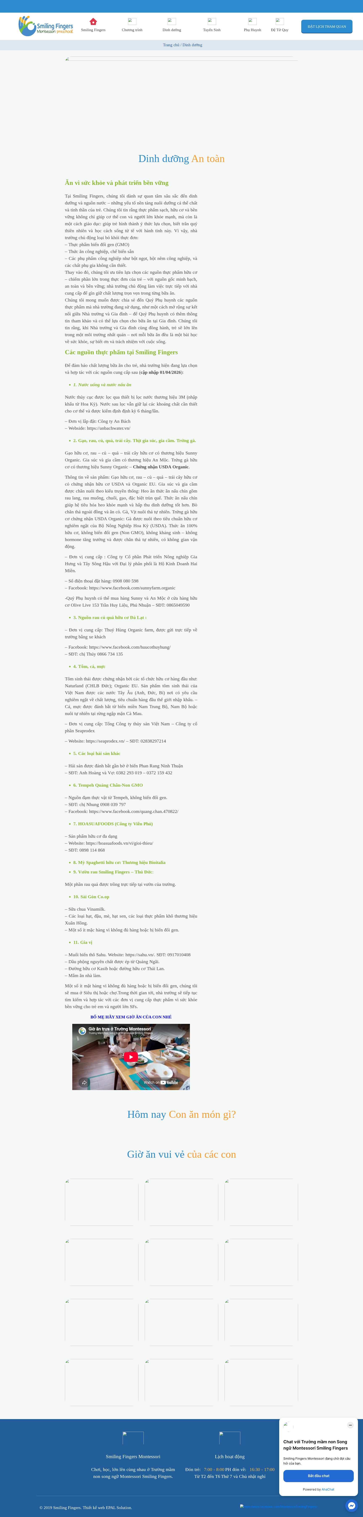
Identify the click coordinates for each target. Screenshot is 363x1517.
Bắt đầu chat (318, 1476)
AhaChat (328, 1489)
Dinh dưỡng (172, 30)
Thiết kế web (94, 1507)
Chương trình (132, 30)
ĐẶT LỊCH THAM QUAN (327, 27)
